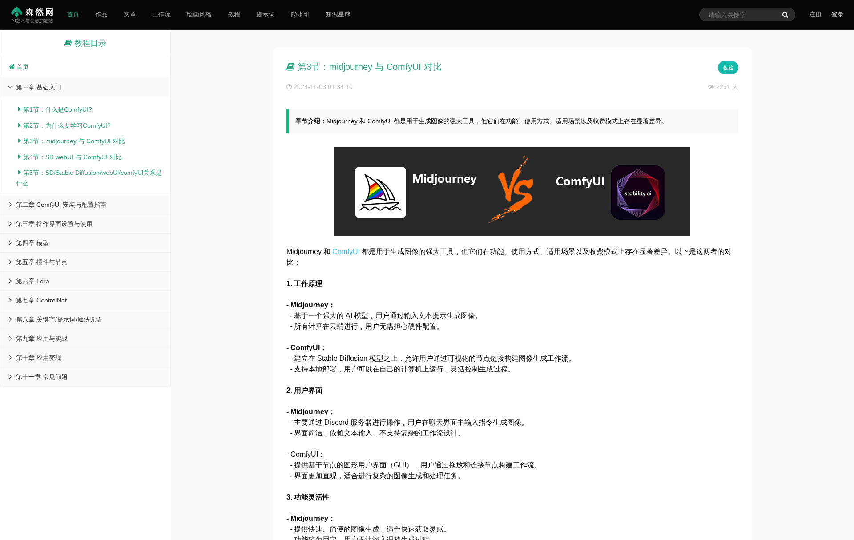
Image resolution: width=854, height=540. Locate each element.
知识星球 (338, 14)
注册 (815, 14)
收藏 (728, 68)
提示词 (265, 14)
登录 (837, 14)
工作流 (161, 14)
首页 (73, 14)
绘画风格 (199, 14)
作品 (101, 14)
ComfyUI (346, 251)
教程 (234, 14)
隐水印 (300, 14)
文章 (130, 14)
